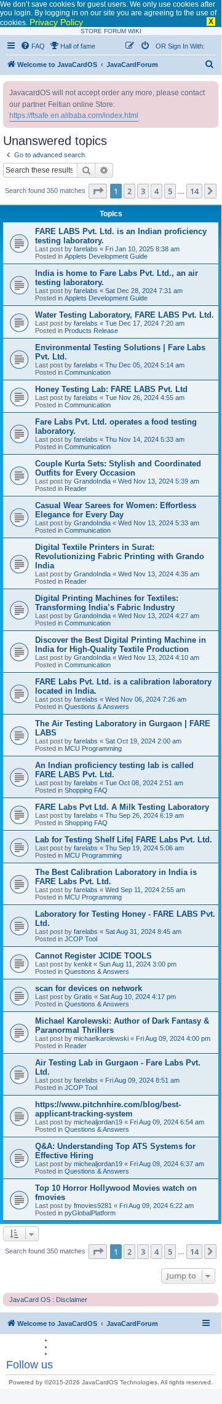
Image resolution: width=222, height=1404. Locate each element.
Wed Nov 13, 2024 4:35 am (158, 574)
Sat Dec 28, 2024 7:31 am (144, 290)
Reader (76, 488)
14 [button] (194, 191)
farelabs (86, 249)
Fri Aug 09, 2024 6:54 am (167, 1122)
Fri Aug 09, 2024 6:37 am (167, 1163)
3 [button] (143, 191)
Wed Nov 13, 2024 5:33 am (158, 523)
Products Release (91, 330)
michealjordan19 (98, 1122)
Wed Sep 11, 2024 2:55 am (145, 889)
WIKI (134, 31)
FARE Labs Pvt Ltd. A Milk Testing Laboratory (122, 807)
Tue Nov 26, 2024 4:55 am (144, 397)
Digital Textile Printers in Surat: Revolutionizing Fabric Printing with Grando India (119, 556)
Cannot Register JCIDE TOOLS (93, 955)
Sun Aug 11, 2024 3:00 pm (137, 964)
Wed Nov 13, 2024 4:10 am (158, 657)
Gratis (83, 996)
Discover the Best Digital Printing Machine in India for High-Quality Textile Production (120, 644)
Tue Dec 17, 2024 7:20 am (144, 323)
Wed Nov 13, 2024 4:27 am (158, 615)
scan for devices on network (88, 988)
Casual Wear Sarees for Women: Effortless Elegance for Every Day (115, 510)
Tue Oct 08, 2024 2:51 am (144, 782)
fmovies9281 (93, 1205)
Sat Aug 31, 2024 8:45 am (143, 931)
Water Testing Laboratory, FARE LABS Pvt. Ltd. (124, 315)
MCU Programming (93, 748)
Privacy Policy (56, 22)
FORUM (115, 31)
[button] (98, 191)
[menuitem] (32, 46)
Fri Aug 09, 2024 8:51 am (142, 1080)
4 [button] (156, 191)
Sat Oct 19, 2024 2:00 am (143, 741)
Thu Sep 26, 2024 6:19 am (144, 815)
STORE (91, 31)
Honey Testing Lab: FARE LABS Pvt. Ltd (111, 389)
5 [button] (170, 191)
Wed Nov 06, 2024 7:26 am (145, 699)
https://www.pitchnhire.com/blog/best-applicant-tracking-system (108, 1109)
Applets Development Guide (106, 256)
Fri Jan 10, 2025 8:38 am (142, 249)
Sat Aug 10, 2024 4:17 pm (138, 996)
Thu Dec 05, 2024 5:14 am (144, 365)
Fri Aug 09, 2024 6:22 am (156, 1205)
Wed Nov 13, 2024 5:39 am (158, 481)
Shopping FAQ (86, 790)
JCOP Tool (81, 939)
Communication (88, 372)
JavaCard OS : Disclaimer (48, 1299)
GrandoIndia (92, 481)
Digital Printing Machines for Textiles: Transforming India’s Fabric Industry (106, 603)
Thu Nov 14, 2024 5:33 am (144, 439)
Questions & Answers (97, 706)
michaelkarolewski (101, 1038)
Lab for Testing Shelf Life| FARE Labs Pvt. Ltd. (123, 839)
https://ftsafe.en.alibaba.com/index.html (73, 115)
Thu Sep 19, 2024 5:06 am (144, 848)
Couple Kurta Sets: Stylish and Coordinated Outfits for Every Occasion (118, 468)
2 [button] (129, 191)
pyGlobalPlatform (90, 1213)
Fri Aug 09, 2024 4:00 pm (173, 1038)
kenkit (83, 964)
